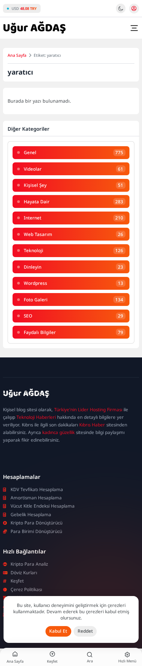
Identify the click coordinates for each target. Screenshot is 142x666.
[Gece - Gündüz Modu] (120, 12)
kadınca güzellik (58, 432)
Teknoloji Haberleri (36, 417)
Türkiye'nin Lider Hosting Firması (88, 410)
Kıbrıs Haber (92, 425)
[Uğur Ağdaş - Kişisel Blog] (34, 28)
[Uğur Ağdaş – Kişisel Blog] (71, 394)
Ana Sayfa (17, 55)
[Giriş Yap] (134, 9)
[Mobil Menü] (134, 28)
